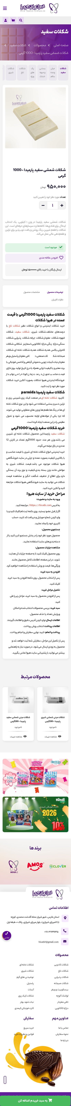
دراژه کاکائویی (61, 1008)
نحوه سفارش (62, 1034)
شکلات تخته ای (49, 398)
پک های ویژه (32, 72)
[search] (20, 21)
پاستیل (30, 984)
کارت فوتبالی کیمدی (24, 1008)
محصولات (40, 45)
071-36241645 (51, 932)
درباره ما (64, 1041)
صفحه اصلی (61, 45)
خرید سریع (29, 1028)
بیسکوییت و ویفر (59, 990)
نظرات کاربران (57, 300)
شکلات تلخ (22, 70)
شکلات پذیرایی (61, 977)
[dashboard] (5, 21)
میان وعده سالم (52, 72)
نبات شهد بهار (27, 1002)
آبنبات (31, 990)
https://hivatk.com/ (39, 506)
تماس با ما (63, 1028)
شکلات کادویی (61, 965)
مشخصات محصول (31, 292)
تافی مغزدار (63, 1002)
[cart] (13, 20)
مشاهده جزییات (51, 737)
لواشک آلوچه (62, 996)
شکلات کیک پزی (26, 996)
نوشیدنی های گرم (25, 977)
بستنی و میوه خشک (42, 72)
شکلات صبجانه (61, 984)
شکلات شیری (11, 70)
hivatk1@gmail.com (48, 942)
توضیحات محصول (55, 292)
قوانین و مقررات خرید (24, 1034)
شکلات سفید (18, 45)
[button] (62, 155)
